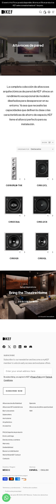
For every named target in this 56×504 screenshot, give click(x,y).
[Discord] (30, 346)
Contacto (6, 458)
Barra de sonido (8, 411)
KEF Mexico (27, 495)
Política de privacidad (13, 491)
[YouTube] (25, 346)
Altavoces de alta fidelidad (12, 403)
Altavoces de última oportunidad (41, 407)
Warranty (6, 443)
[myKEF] (49, 12)
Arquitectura (7, 422)
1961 (30, 411)
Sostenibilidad (8, 447)
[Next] (25, 179)
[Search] (40, 12)
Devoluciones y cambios (11, 440)
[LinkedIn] (20, 346)
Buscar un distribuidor (11, 451)
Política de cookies (30, 487)
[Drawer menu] (53, 12)
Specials (32, 403)
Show (44, 142)
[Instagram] (14, 346)
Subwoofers (7, 414)
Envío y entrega (8, 436)
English (45, 470)
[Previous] (20, 179)
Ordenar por (23, 149)
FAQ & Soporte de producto (12, 432)
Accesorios (7, 426)
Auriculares (7, 418)
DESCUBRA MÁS (28, 302)
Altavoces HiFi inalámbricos (13, 407)
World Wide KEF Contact (12, 455)
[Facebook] (4, 346)
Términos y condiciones (11, 487)
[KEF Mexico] (7, 12)
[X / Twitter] (9, 346)
